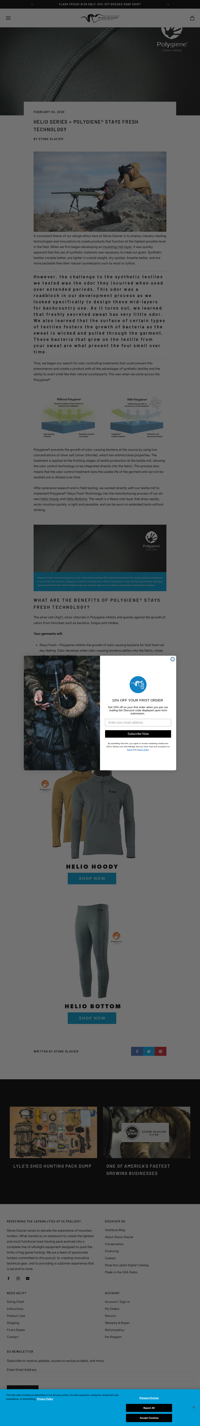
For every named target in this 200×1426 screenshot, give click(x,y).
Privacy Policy (45, 1398)
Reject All (148, 1407)
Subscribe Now (138, 733)
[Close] (193, 1407)
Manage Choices (149, 1397)
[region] (100, 1407)
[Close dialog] (173, 659)
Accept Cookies (149, 1417)
